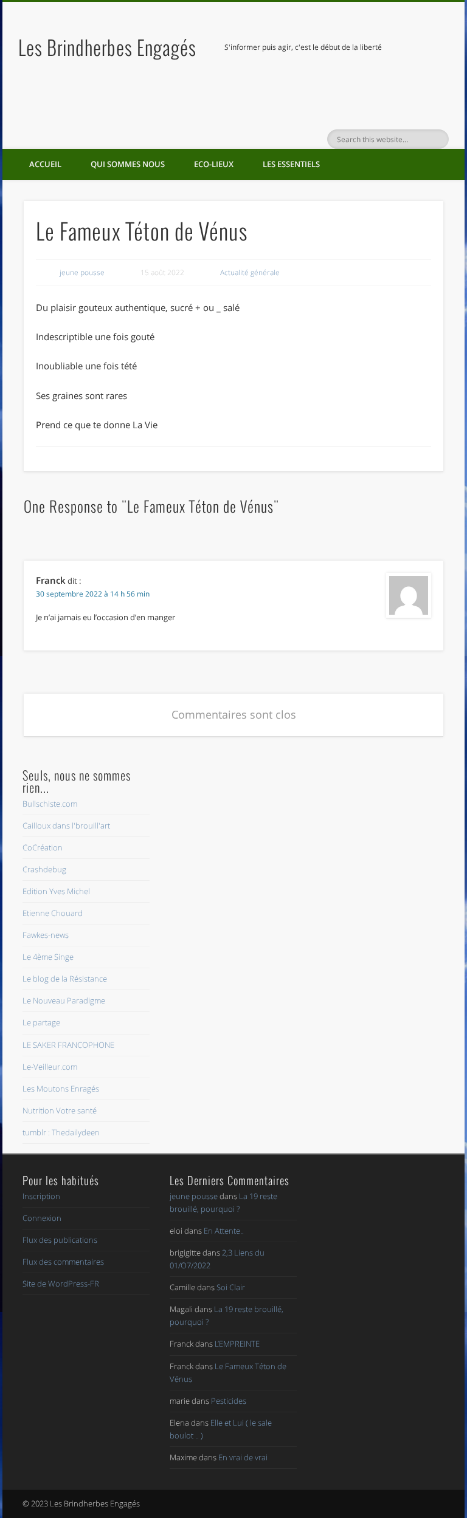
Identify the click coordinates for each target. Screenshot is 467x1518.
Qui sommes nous (128, 164)
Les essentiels (291, 164)
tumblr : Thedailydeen (61, 1132)
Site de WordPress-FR (60, 1283)
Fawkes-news (45, 934)
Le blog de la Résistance (64, 978)
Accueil (45, 164)
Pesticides (228, 1400)
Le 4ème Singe (48, 956)
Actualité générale (250, 272)
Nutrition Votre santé (59, 1110)
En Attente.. (224, 1230)
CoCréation (42, 847)
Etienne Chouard (52, 913)
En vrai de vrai (243, 1457)
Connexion (41, 1217)
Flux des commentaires (63, 1261)
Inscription (41, 1196)
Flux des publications (59, 1239)
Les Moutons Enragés (60, 1088)
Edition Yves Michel (56, 891)
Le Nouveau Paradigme (63, 1000)
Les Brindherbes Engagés (107, 47)
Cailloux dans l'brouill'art (66, 825)
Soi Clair (230, 1287)
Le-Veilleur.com (49, 1066)
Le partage (41, 1022)
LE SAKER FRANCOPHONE (68, 1044)
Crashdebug (44, 869)
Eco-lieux (214, 164)
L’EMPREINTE (237, 1343)
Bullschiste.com (49, 803)
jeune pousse (82, 272)
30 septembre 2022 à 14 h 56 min (93, 594)
